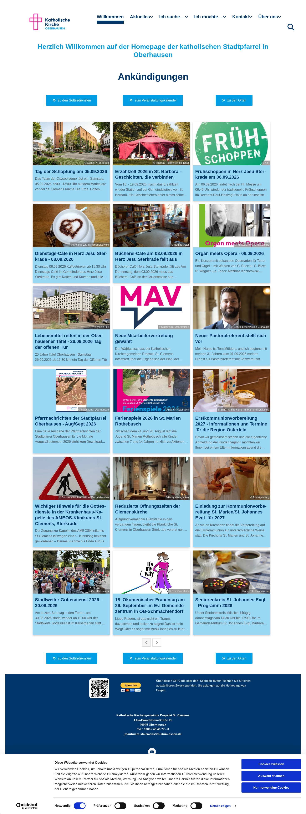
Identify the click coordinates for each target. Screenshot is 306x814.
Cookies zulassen (271, 764)
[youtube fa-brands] (152, 752)
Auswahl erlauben (271, 776)
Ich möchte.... (208, 16)
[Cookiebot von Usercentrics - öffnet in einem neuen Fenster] (27, 806)
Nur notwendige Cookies (271, 787)
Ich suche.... (172, 16)
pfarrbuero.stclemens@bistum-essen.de (153, 734)
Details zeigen (220, 806)
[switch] (120, 805)
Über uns (268, 16)
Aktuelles (140, 16)
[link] (141, 18)
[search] (290, 27)
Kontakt (240, 16)
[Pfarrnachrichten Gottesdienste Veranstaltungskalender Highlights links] (152, 18)
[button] (71, 100)
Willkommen (110, 16)
